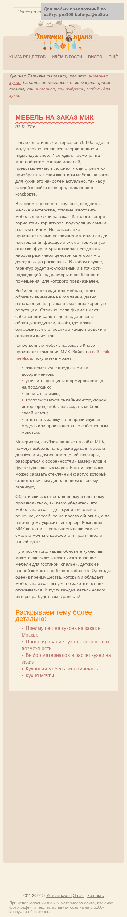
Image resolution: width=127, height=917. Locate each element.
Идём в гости (67, 57)
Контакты (95, 895)
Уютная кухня (59, 895)
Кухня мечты (40, 675)
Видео (95, 57)
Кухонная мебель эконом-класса (63, 668)
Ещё (113, 57)
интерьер (45, 88)
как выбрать (71, 88)
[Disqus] (63, 774)
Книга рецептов (27, 57)
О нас (78, 895)
